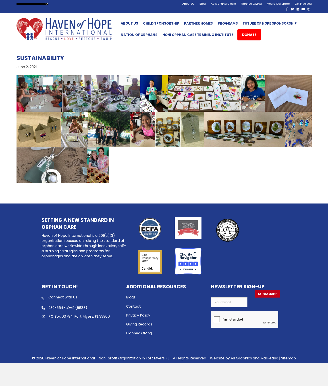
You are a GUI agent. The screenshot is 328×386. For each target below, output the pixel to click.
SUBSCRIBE (267, 293)
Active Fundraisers (223, 4)
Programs (228, 23)
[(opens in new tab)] (227, 230)
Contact (133, 306)
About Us (188, 4)
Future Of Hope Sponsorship (270, 23)
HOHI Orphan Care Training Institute (197, 34)
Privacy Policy (138, 315)
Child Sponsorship (161, 23)
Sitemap (288, 358)
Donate (249, 34)
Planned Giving (251, 4)
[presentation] (245, 319)
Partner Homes (198, 23)
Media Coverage (278, 4)
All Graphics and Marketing (254, 358)
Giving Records (139, 324)
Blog (202, 4)
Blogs (130, 297)
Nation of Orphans (139, 34)
